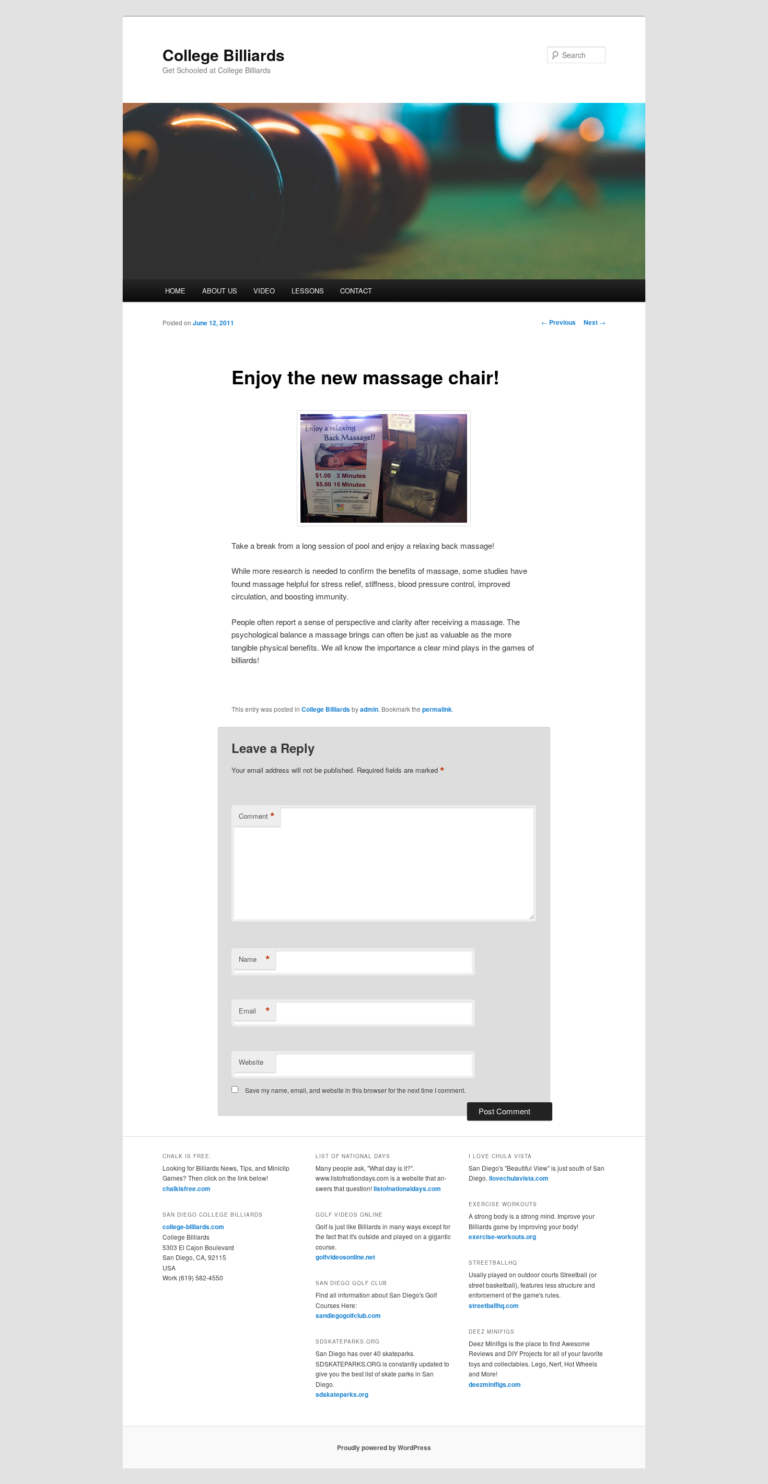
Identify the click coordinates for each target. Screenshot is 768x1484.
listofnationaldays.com (407, 1188)
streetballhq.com (494, 1305)
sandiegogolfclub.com (348, 1315)
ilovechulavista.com (519, 1178)
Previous (558, 322)
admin (369, 709)
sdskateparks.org (342, 1394)
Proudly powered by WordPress (384, 1447)
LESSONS (308, 291)
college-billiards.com (193, 1226)
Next (595, 322)
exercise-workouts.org (502, 1236)
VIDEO (264, 291)
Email (254, 1011)
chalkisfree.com (186, 1188)
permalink (437, 709)
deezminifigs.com (495, 1384)
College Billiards (223, 54)
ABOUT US (219, 291)
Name (254, 959)
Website (251, 1062)
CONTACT (356, 291)
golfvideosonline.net (345, 1257)
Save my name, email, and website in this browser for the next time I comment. (355, 1090)
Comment (257, 816)
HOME (175, 291)
